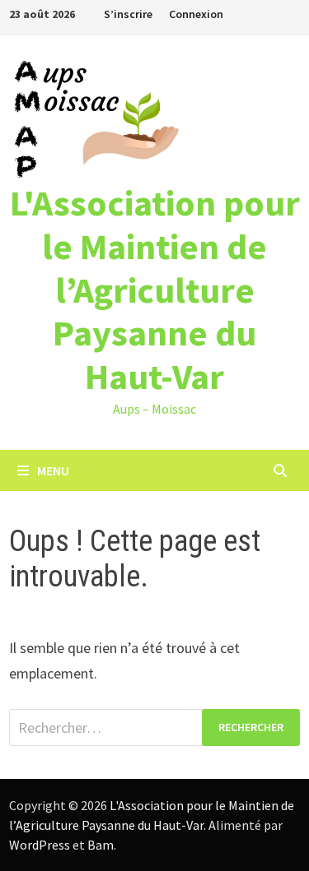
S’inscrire (128, 14)
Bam (100, 844)
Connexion (196, 14)
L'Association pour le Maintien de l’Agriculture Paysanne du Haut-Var (155, 289)
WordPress (39, 844)
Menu (53, 470)
